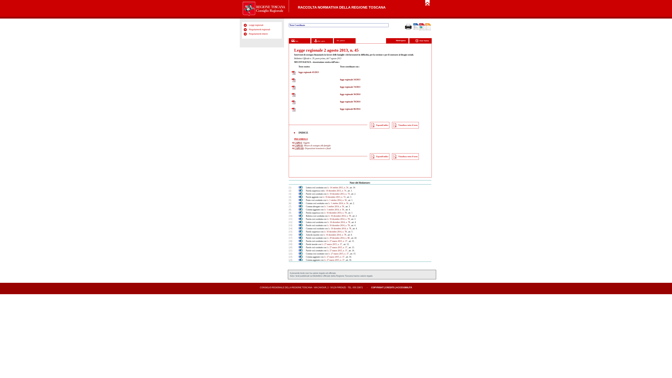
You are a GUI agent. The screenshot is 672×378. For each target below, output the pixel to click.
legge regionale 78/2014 (350, 101)
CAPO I (298, 143)
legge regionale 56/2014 (350, 94)
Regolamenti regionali (259, 29)
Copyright (377, 287)
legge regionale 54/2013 (350, 79)
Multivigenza (401, 40)
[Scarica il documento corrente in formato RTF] (416, 29)
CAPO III (299, 148)
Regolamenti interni (258, 34)
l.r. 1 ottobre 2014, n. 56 (337, 200)
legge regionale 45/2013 (309, 72)
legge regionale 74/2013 (350, 87)
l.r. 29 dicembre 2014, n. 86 (338, 238)
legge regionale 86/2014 (350, 109)
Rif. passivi (341, 40)
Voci (296, 41)
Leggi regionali (256, 25)
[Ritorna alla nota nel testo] (300, 187)
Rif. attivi (321, 41)
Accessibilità (404, 287)
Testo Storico (424, 41)
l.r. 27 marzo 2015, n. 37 (337, 241)
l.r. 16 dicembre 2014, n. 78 (335, 213)
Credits (389, 287)
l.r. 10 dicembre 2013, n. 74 (334, 191)
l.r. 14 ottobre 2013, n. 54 (337, 187)
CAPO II (299, 145)
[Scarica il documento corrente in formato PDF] (422, 30)
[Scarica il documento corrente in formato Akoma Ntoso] (428, 30)
